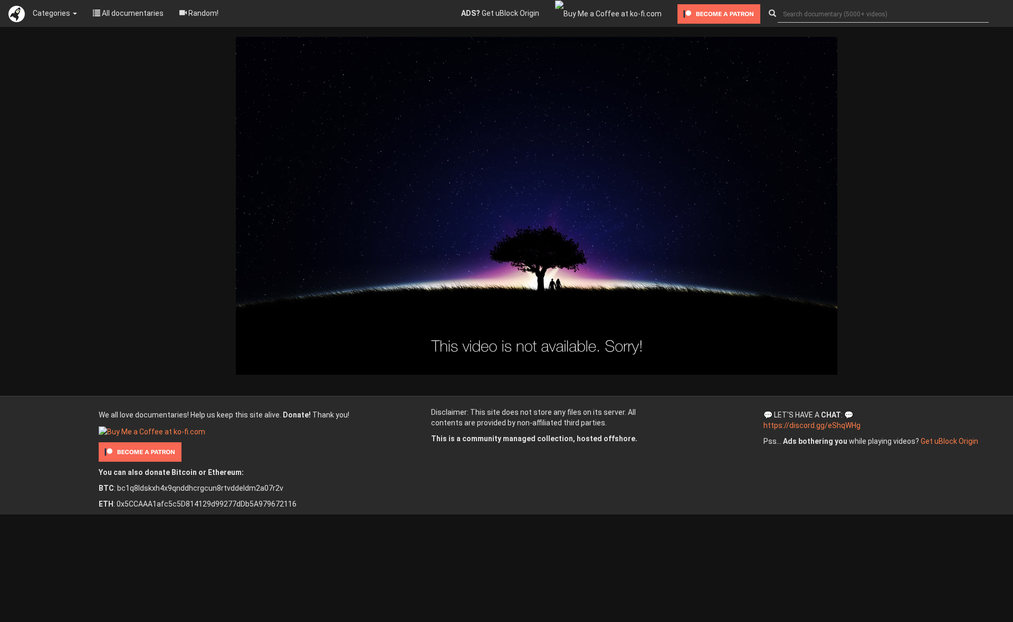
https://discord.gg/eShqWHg (812, 425)
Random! (202, 13)
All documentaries (132, 13)
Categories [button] (52, 13)
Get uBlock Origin (500, 13)
